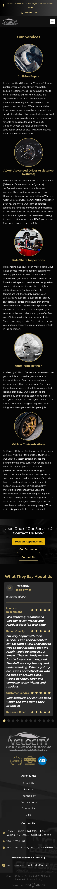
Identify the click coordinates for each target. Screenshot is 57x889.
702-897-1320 (30, 13)
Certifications (29, 802)
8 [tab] (35, 720)
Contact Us (28, 808)
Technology (28, 795)
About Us (28, 783)
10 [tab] (44, 720)
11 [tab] (48, 720)
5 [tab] (22, 720)
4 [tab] (17, 720)
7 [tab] (30, 720)
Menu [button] (52, 21)
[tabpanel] (28, 649)
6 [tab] (26, 720)
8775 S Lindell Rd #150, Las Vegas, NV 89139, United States (30, 5)
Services (29, 789)
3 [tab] (13, 720)
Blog (28, 814)
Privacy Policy (34, 879)
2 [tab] (8, 720)
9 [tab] (39, 720)
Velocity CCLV (10, 21)
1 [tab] (4, 720)
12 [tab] (53, 720)
